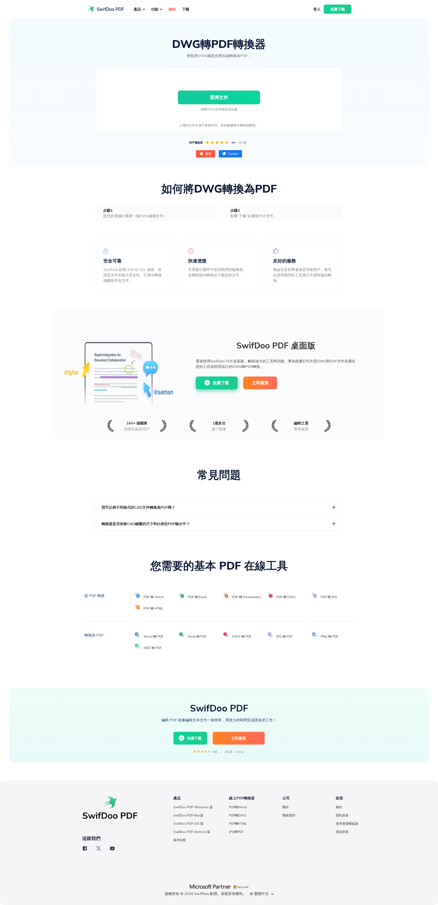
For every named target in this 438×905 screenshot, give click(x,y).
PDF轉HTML (238, 823)
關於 (285, 807)
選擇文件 (219, 97)
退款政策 (342, 832)
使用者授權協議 (347, 823)
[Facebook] (85, 848)
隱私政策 (342, 815)
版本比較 (179, 840)
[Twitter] (98, 848)
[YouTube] (112, 848)
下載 (185, 9)
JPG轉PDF (236, 832)
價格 (172, 9)
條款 (339, 807)
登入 (317, 9)
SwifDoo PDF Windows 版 (193, 807)
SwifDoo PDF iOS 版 (188, 823)
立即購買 (260, 382)
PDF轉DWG (237, 815)
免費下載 (337, 9)
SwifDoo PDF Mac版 (188, 815)
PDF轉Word (238, 807)
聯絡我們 (288, 815)
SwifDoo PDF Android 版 (191, 832)
